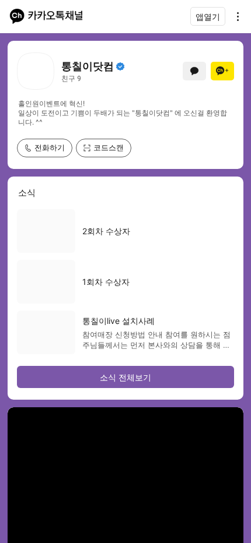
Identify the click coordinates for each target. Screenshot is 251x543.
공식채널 (120, 66)
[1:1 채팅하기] (194, 71)
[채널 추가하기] (222, 71)
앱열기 (208, 17)
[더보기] (235, 16)
